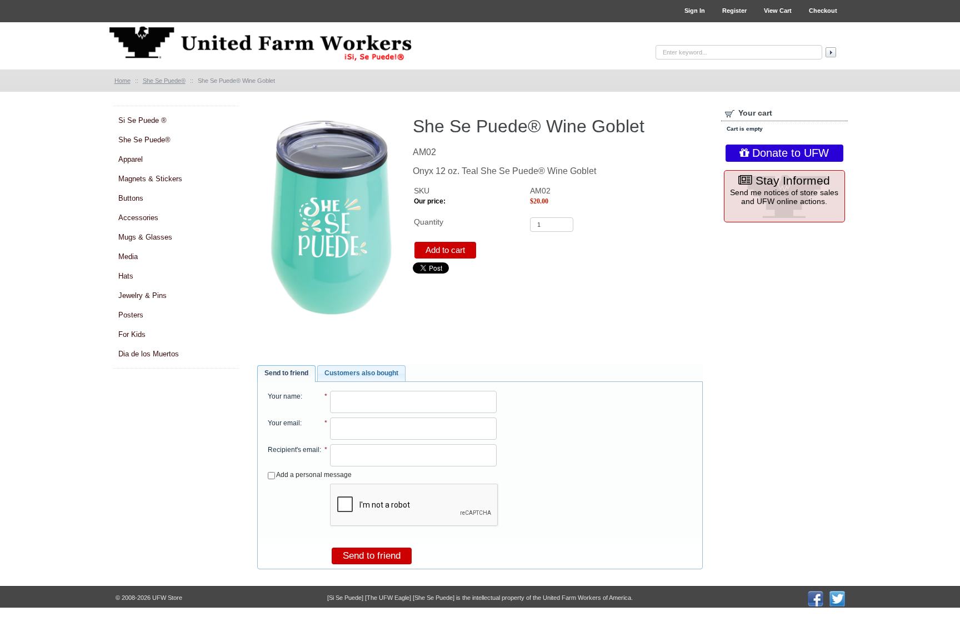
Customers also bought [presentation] (361, 373)
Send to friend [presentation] (286, 373)
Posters (130, 315)
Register (734, 10)
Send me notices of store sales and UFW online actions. (784, 190)
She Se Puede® (144, 140)
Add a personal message (313, 475)
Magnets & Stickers (150, 179)
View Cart (778, 10)
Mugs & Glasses (145, 237)
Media (128, 256)
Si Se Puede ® (142, 120)
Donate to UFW (789, 153)
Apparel (130, 159)
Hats (125, 276)
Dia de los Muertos (148, 354)
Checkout (823, 10)
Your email (284, 423)
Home (122, 80)
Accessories (138, 217)
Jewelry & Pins (142, 295)
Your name (284, 396)
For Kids (132, 334)
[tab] (286, 373)
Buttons (130, 198)
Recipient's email (293, 450)
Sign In (694, 10)
